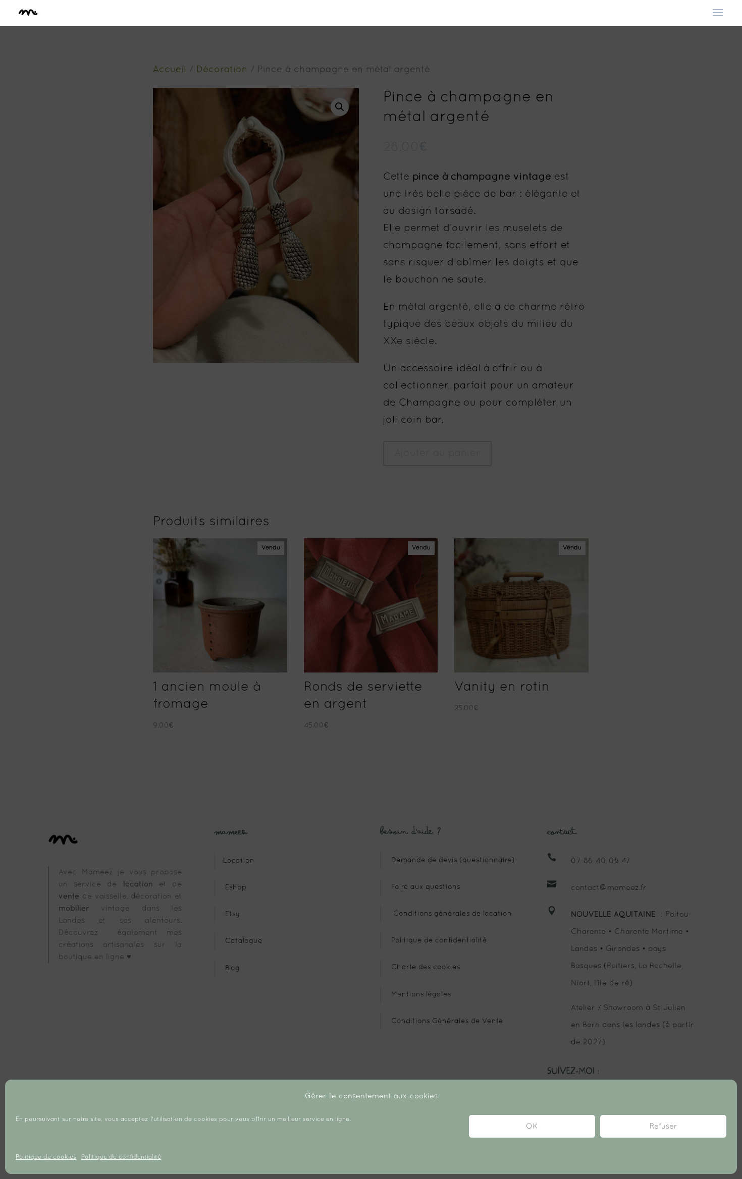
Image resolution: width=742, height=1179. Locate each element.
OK (532, 1126)
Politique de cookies (46, 1157)
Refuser (663, 1126)
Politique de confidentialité (121, 1157)
